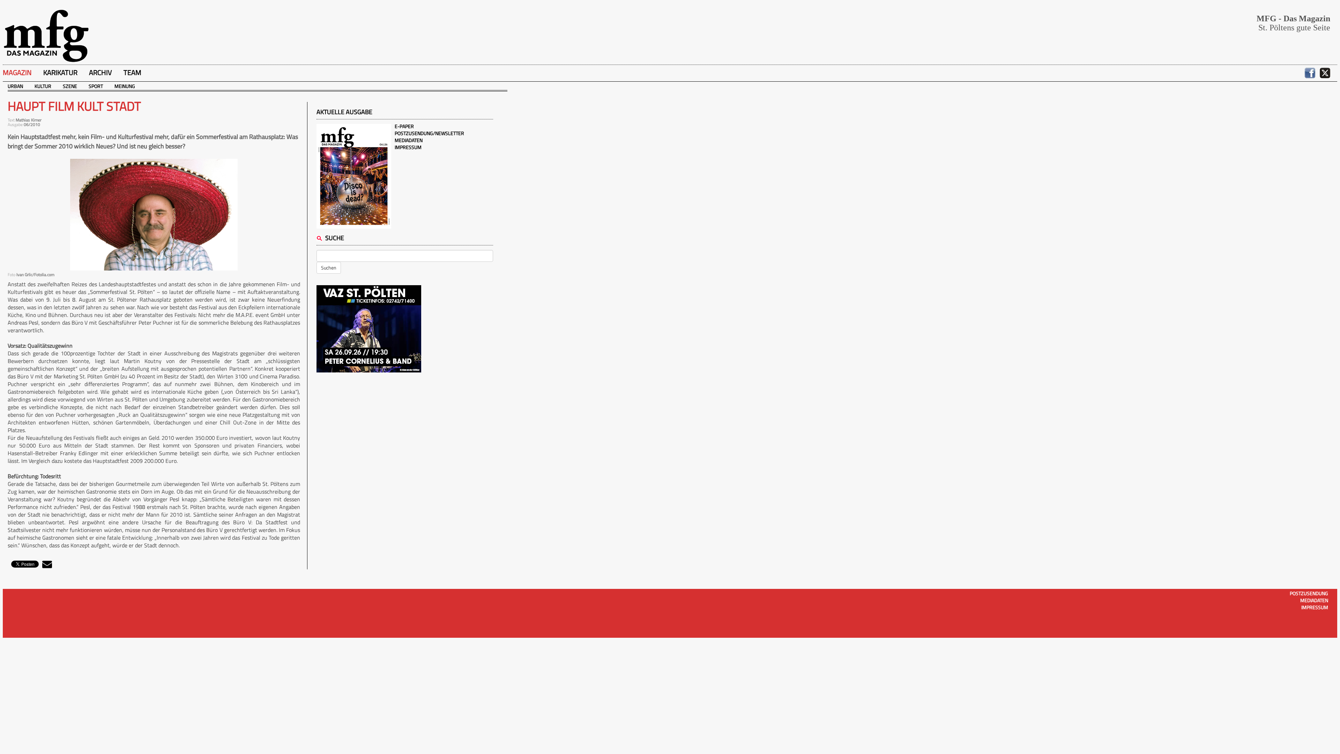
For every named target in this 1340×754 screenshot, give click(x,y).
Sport (96, 86)
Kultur (43, 86)
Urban (15, 86)
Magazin (17, 72)
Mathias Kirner (29, 120)
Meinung (124, 86)
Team (132, 72)
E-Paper (404, 126)
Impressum (408, 147)
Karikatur (60, 72)
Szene (70, 86)
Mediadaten (409, 140)
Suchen (328, 267)
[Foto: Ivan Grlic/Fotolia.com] (154, 215)
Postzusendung (1309, 593)
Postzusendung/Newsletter (429, 133)
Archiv (100, 72)
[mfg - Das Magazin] (46, 35)
